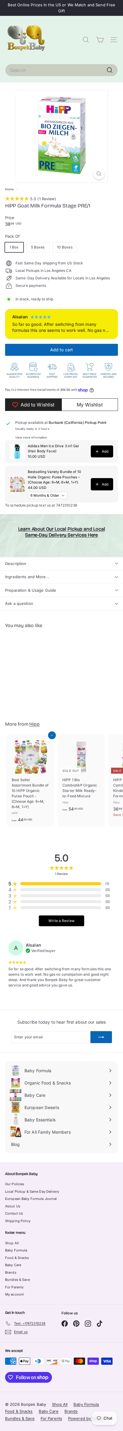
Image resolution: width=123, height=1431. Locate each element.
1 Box (14, 247)
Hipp (34, 724)
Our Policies (14, 1184)
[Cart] (100, 40)
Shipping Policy (17, 1221)
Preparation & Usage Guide (30, 590)
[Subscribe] (101, 1037)
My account (14, 1294)
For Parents (14, 1287)
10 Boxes (65, 247)
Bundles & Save (17, 1280)
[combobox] (61, 70)
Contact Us (14, 1213)
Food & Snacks (17, 1258)
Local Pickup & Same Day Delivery (32, 1191)
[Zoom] (98, 173)
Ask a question (19, 603)
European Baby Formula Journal (31, 1199)
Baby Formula (16, 1250)
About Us (12, 1206)
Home (10, 189)
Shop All (12, 1243)
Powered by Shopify (87, 1418)
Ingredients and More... (27, 576)
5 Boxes (38, 247)
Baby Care (13, 1265)
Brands (10, 1272)
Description (15, 563)
